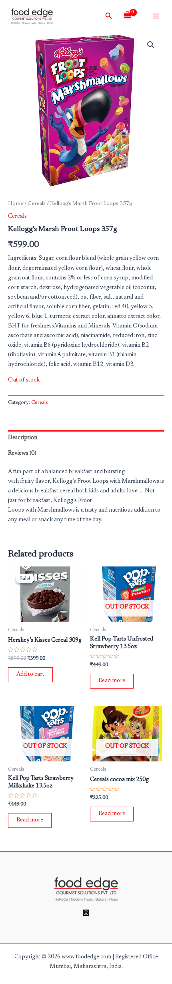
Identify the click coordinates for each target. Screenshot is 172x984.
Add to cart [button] (30, 674)
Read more (111, 681)
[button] (151, 45)
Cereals (37, 204)
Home (15, 204)
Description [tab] (22, 438)
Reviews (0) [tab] (22, 453)
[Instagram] (86, 912)
